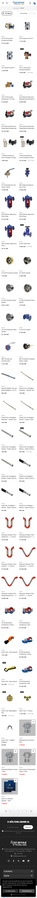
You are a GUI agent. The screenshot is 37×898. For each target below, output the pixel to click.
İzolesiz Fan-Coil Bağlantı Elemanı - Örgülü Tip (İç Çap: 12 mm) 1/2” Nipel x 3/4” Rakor (27, 448)
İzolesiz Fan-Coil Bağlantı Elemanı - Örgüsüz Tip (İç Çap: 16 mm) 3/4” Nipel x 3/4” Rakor (26, 418)
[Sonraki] (26, 811)
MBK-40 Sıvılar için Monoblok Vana (6, 360)
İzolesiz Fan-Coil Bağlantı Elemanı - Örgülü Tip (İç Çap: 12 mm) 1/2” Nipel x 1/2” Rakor (9, 448)
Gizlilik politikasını (8, 831)
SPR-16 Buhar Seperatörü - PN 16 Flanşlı (9, 215)
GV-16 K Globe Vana (24, 243)
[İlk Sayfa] (5, 811)
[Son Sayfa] (30, 811)
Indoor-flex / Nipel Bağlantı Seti (9, 712)
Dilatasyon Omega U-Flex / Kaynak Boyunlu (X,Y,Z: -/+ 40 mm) (26, 536)
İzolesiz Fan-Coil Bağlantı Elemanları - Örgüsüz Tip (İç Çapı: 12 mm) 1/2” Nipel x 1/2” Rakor (27, 389)
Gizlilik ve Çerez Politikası (19, 894)
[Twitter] (19, 861)
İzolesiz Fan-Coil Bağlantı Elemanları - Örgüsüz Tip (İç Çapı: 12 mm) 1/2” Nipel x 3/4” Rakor (9, 418)
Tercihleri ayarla (10, 891)
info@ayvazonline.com (19, 856)
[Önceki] (10, 811)
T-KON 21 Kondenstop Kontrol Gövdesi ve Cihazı (26, 156)
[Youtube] (23, 861)
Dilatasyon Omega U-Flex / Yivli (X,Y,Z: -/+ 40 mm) (9, 565)
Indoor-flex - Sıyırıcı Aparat (9, 681)
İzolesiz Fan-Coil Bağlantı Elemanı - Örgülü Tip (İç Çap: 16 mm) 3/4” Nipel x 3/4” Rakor (9, 477)
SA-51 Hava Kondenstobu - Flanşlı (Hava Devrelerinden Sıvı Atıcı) (9, 127)
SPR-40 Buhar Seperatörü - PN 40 (9, 244)
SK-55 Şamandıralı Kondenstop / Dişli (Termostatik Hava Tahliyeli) (27, 682)
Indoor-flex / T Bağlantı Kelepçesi (8, 741)
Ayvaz (3, 36)
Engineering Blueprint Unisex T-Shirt (9, 770)
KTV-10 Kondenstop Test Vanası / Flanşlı (8, 186)
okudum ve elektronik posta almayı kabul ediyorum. (19, 831)
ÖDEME (6, 876)
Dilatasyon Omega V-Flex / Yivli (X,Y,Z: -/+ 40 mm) (26, 594)
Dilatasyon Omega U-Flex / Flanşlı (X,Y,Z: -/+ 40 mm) (9, 536)
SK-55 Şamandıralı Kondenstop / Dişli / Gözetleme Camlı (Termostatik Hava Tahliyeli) (27, 624)
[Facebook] (14, 861)
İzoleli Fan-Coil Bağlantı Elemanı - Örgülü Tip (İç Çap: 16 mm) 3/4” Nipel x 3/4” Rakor (27, 506)
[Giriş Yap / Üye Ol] (30, 3)
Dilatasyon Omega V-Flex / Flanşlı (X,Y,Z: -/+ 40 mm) (26, 565)
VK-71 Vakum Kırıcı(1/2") (8, 67)
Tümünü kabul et (27, 891)
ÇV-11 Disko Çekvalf (24, 273)
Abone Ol (28, 827)
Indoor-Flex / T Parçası (25, 711)
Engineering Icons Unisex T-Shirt (27, 741)
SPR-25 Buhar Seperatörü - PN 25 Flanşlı (27, 215)
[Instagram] (9, 861)
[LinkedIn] (28, 861)
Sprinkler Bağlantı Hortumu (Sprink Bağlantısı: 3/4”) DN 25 (9, 389)
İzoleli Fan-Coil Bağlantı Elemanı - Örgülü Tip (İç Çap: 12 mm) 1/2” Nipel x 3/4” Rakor (9, 506)
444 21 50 (19, 853)
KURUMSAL (8, 871)
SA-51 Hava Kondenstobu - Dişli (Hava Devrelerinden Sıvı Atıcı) (27, 98)
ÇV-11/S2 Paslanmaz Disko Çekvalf (9, 330)
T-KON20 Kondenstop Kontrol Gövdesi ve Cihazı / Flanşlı (9, 157)
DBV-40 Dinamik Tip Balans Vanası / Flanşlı (27, 360)
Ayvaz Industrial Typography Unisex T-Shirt (27, 770)
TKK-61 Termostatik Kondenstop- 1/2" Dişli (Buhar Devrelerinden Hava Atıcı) (8, 98)
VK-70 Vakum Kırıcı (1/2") (26, 38)
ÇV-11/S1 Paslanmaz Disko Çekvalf (8, 301)
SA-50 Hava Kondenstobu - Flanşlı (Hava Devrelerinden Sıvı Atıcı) (27, 127)
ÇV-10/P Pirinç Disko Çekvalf (9, 273)
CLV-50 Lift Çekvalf (24, 329)
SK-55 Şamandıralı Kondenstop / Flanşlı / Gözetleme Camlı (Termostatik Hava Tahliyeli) (9, 624)
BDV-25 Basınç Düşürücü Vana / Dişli (26, 186)
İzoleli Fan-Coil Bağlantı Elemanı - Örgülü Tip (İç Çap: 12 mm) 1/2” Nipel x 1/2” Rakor (27, 477)
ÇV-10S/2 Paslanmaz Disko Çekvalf (27, 301)
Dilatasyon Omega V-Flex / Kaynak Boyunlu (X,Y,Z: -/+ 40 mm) (9, 594)
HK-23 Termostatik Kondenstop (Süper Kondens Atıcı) (7, 39)
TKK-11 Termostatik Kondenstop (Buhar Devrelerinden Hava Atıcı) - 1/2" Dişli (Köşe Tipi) (26, 69)
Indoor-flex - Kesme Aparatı (9, 652)
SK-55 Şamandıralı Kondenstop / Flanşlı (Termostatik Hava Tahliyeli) (27, 653)
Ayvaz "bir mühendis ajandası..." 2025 (7, 799)
